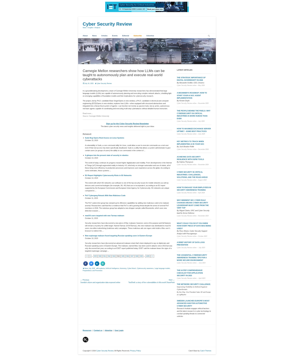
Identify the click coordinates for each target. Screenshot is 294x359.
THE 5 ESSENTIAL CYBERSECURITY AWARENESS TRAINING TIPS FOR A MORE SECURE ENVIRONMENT (192, 257)
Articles (104, 36)
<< (87, 256)
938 (136, 256)
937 (132, 256)
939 (141, 256)
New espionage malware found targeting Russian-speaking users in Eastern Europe (118, 236)
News (94, 36)
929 (95, 256)
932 (109, 256)
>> (152, 256)
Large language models (162, 268)
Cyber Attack (131, 268)
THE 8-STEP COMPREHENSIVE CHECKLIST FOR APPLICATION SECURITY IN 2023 (190, 272)
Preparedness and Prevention (92, 270)
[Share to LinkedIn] (97, 265)
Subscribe (138, 36)
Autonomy (123, 268)
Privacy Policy (135, 351)
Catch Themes (205, 351)
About (85, 36)
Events (115, 36)
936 (127, 256)
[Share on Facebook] (85, 265)
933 (113, 256)
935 (123, 256)
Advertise (150, 36)
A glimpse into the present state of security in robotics (106, 155)
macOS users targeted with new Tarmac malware (104, 216)
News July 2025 (90, 268)
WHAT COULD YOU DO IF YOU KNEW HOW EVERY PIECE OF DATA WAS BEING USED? (194, 225)
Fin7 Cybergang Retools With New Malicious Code (105, 195)
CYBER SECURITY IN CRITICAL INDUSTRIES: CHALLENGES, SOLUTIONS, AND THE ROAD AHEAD (192, 174)
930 (100, 256)
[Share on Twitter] (91, 265)
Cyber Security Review (107, 24)
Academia (101, 268)
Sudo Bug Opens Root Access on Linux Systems (104, 138)
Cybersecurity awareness (145, 268)
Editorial (125, 36)
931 (104, 256)
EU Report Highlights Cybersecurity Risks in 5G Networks (108, 175)
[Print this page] (102, 265)
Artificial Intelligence (112, 268)
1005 (148, 256)
